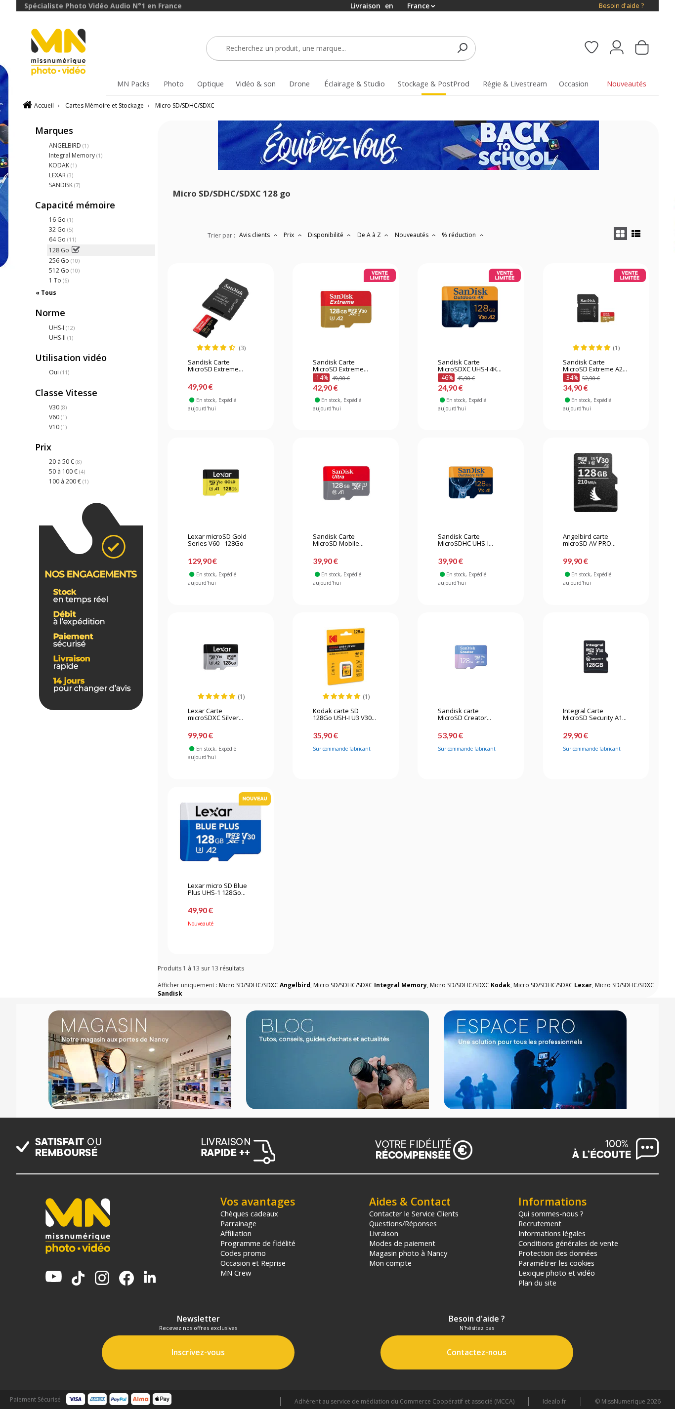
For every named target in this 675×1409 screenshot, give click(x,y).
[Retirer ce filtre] (75, 250)
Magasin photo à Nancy (408, 1253)
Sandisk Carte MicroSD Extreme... (215, 366)
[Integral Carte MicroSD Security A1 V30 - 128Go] (595, 656)
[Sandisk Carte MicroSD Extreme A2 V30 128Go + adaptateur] (595, 308)
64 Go (62, 239)
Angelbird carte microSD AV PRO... (589, 540)
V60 (58, 417)
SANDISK (64, 185)
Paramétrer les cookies (556, 1263)
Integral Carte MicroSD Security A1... (595, 714)
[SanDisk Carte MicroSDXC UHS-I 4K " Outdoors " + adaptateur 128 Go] (470, 308)
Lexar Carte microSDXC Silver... (215, 714)
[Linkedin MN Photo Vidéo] (150, 1278)
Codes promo (243, 1253)
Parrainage (238, 1223)
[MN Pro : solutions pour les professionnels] (535, 1060)
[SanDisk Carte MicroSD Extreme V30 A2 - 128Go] (345, 308)
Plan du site (537, 1283)
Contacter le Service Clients (414, 1213)
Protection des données (557, 1253)
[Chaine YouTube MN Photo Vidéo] (53, 1277)
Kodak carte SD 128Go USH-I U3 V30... (344, 714)
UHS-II (61, 337)
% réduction (459, 235)
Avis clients (255, 235)
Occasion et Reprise (253, 1263)
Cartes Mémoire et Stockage (104, 105)
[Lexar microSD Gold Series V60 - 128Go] (220, 482)
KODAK (63, 165)
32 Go (61, 229)
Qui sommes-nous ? (551, 1213)
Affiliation (236, 1233)
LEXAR (61, 175)
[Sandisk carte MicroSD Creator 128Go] (470, 656)
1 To (59, 280)
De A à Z (369, 235)
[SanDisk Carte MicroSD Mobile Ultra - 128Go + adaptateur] (345, 482)
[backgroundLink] (8, 704)
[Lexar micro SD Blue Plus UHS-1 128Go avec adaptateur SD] (220, 831)
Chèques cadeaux (249, 1213)
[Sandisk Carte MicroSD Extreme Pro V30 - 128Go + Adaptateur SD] (220, 308)
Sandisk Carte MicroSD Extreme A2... (595, 366)
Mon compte (390, 1263)
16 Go (61, 219)
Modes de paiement (402, 1243)
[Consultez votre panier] (642, 48)
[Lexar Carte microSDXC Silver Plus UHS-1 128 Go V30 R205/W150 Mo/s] (220, 656)
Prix (289, 235)
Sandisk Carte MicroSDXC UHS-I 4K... (470, 366)
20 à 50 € (65, 461)
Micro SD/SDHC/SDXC (184, 105)
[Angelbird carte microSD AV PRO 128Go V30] (595, 482)
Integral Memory (75, 155)
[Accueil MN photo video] (69, 53)
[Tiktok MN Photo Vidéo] (78, 1279)
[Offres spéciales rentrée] (408, 167)
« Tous (46, 292)
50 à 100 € (67, 471)
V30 (58, 407)
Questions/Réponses (403, 1223)
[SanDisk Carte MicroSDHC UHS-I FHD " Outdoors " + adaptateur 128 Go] (470, 482)
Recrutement (539, 1223)
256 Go (64, 260)
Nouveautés (412, 235)
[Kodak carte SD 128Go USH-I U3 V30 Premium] (345, 656)
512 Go (64, 270)
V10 (58, 427)
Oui (59, 372)
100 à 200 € (68, 481)
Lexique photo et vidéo (556, 1273)
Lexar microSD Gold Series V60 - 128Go (217, 540)
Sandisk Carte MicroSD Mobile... (338, 540)
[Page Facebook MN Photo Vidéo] (126, 1279)
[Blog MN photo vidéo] (337, 1060)
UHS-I (62, 327)
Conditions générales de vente (568, 1243)
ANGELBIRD (68, 145)
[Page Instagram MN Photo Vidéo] (102, 1279)
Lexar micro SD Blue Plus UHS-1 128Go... (217, 889)
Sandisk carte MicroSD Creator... (464, 714)
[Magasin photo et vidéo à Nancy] (139, 1060)
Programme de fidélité (257, 1243)
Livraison (383, 1233)
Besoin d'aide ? (621, 5)
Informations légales (552, 1233)
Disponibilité (326, 235)
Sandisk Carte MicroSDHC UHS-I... (465, 540)
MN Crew (235, 1273)
